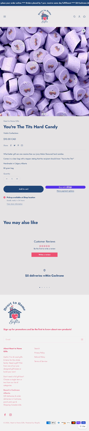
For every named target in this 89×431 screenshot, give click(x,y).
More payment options (65, 191)
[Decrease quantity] (7, 178)
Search (37, 348)
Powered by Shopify (33, 423)
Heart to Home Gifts (11, 121)
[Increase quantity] (17, 178)
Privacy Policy (39, 352)
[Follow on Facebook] (4, 414)
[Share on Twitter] (14, 145)
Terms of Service (40, 361)
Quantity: (6, 173)
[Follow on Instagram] (10, 414)
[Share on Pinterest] (18, 145)
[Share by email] (22, 145)
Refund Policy (39, 357)
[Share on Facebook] (11, 145)
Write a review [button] (44, 254)
